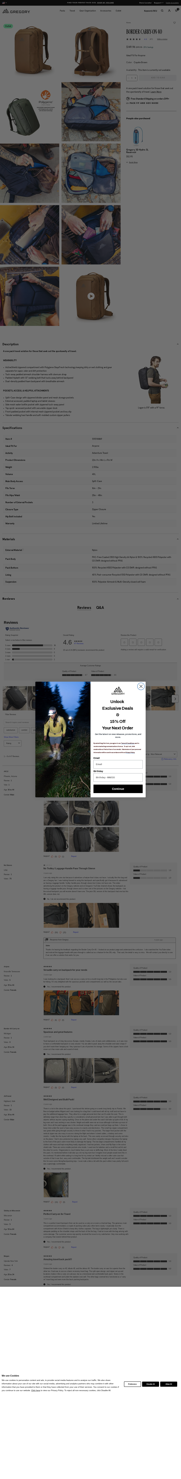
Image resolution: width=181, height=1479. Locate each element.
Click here (35, 1390)
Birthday (98, 771)
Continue (118, 788)
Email (96, 758)
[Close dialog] (141, 686)
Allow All (168, 1384)
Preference (132, 1384)
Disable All (150, 1384)
